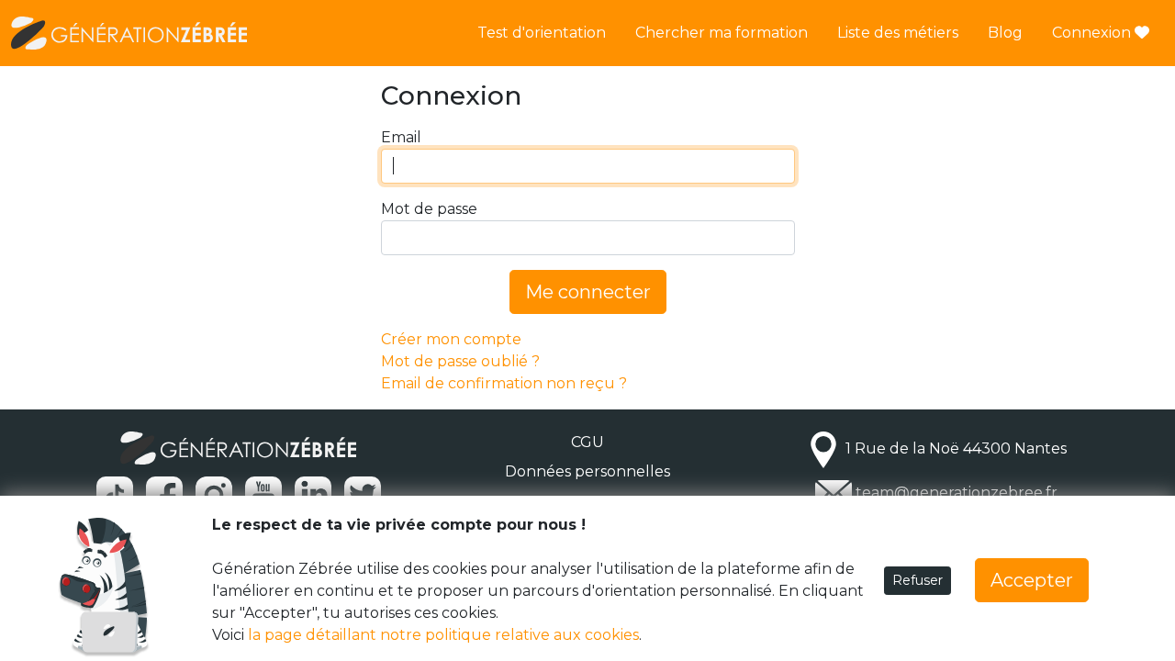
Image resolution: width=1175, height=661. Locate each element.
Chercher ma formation (721, 32)
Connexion (1093, 32)
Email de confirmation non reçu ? (504, 383)
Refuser (917, 580)
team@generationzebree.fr (957, 492)
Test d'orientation (541, 32)
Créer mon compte (451, 339)
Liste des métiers (897, 32)
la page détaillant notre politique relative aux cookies (443, 635)
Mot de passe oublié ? (460, 361)
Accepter (1031, 580)
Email (401, 137)
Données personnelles (587, 471)
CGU (587, 442)
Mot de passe (429, 209)
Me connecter (588, 292)
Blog (1005, 32)
